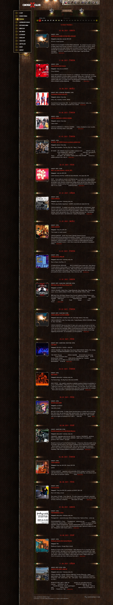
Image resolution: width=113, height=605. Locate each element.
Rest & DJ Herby (55, 487)
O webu (98, 596)
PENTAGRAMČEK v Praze (57, 512)
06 (78, 20)
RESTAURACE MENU (23, 25)
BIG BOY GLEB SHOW (56, 402)
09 (86, 20)
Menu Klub (22, 28)
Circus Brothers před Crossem (58, 66)
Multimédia (22, 31)
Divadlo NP (22, 37)
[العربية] (90, 2)
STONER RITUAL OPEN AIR (57, 256)
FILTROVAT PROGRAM (67, 25)
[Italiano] (96, 2)
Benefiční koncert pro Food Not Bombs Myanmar (63, 431)
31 (61, 20)
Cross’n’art (22, 41)
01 (64, 20)
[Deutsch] (72, 2)
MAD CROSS (54, 374)
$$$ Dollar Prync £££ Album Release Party (61, 285)
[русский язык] (83, 2)
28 (53, 20)
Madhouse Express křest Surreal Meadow (61, 541)
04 (72, 20)
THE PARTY (54, 344)
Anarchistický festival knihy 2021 (59, 94)
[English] (69, 2)
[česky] (65, 2)
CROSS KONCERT (55, 198)
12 (94, 20)
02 (67, 20)
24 (42, 20)
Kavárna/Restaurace (24, 22)
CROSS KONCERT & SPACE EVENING (60, 315)
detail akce (61, 53)
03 (69, 20)
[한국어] (86, 2)
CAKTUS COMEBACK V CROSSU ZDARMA (61, 118)
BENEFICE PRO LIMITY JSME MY (59, 569)
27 (50, 20)
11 (91, 20)
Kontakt (21, 50)
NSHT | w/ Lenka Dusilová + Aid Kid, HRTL (61, 170)
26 (48, 20)
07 (80, 20)
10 (88, 20)
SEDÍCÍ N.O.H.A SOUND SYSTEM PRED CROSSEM (63, 36)
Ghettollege (22, 44)
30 (59, 20)
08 (83, 20)
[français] (76, 2)
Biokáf (21, 47)
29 (56, 20)
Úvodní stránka (23, 16)
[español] (79, 2)
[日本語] (93, 2)
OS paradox (22, 34)
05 (75, 20)
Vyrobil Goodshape (92, 596)
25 (45, 20)
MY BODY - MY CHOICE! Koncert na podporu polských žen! (65, 142)
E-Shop (21, 13)
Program (21, 19)
